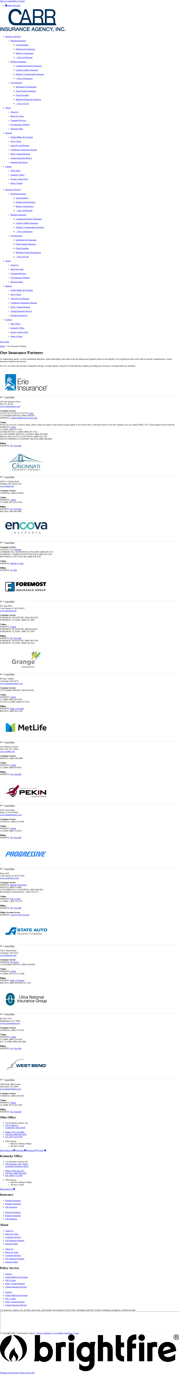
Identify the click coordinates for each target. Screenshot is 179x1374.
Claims (13, 427)
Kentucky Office (17, 175)
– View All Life (22, 103)
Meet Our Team (17, 116)
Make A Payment (17, 980)
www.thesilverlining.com (10, 1089)
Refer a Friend (16, 183)
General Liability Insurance (27, 70)
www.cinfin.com (7, 486)
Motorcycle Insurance (25, 53)
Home (2, 346)
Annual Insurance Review (21, 158)
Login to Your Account (19, 915)
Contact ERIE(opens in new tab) (23, 418)
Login (30, 413)
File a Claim (15, 899)
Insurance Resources (19, 162)
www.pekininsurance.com (11, 815)
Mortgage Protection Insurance (28, 99)
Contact (8, 166)
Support (8, 133)
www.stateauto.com (8, 955)
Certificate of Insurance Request (23, 150)
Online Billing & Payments (21, 137)
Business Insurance (18, 62)
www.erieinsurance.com (10, 406)
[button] (89, 397)
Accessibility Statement (62, 1333)
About (7, 108)
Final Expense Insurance (26, 91)
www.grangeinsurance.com (11, 683)
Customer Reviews (18, 120)
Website (17, 549)
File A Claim (15, 141)
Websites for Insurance (17, 1373)
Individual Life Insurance (26, 87)
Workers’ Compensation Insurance (30, 74)
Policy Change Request (20, 154)
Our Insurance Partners (19, 124)
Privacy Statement (44, 1333)
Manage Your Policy (18, 885)
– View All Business (24, 78)
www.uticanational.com (10, 1023)
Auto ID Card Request (19, 145)
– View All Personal (24, 57)
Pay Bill (13, 570)
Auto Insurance (22, 45)
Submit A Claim (16, 563)
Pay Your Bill (15, 446)
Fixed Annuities (22, 95)
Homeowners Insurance (25, 49)
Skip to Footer (19, 1)
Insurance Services (13, 36)
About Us (14, 112)
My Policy (14, 962)
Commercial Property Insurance (29, 66)
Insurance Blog (16, 129)
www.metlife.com (7, 751)
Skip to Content (6, 1)
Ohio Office (15, 171)
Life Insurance (16, 83)
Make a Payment (17, 709)
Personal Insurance (18, 41)
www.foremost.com (8, 611)
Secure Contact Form (19, 179)
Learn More (10, 397)
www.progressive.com (9, 878)
